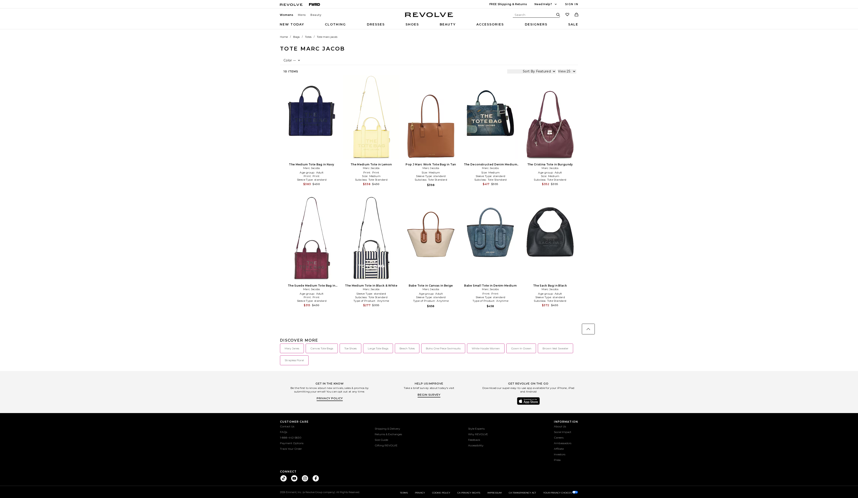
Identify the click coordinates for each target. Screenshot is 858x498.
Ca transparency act (522, 492)
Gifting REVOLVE (386, 445)
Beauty (316, 15)
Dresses (376, 24)
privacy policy (330, 398)
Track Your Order (291, 448)
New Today (292, 24)
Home (284, 36)
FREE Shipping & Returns (508, 4)
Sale (573, 24)
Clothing (335, 24)
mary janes (292, 348)
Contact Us (287, 426)
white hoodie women (486, 348)
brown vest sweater (555, 348)
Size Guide (381, 439)
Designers (536, 24)
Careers (559, 437)
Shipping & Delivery (387, 428)
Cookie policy (441, 492)
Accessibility (476, 445)
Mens (302, 15)
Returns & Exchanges (388, 434)
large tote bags (378, 348)
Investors (559, 454)
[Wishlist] (567, 15)
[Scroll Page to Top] (588, 329)
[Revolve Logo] (429, 17)
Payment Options (291, 443)
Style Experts (476, 428)
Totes (308, 36)
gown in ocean (521, 348)
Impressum (494, 492)
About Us (560, 426)
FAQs (283, 432)
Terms (404, 492)
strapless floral (294, 360)
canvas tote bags (321, 348)
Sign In (571, 4)
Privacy (420, 492)
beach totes (407, 348)
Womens (286, 15)
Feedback (474, 439)
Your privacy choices (557, 492)
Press (557, 460)
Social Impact (562, 432)
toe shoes (350, 348)
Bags (296, 36)
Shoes (412, 24)
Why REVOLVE (478, 434)
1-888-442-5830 (290, 437)
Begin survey (429, 394)
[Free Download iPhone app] (528, 404)
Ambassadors (562, 443)
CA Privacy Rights (468, 492)
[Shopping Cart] (576, 15)
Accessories (490, 24)
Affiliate (559, 448)
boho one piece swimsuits (443, 348)
